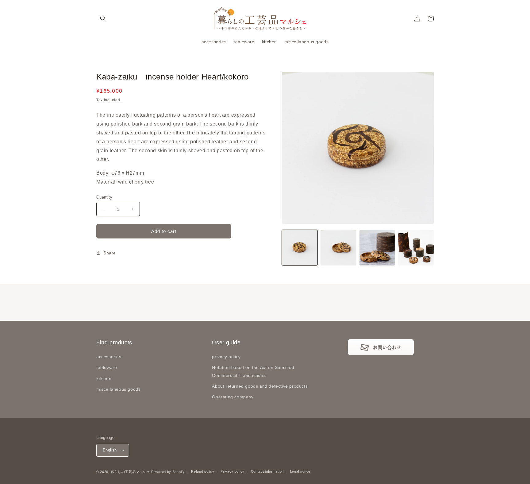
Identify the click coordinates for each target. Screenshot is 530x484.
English (110, 450)
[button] (103, 18)
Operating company (232, 396)
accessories (108, 356)
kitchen (103, 378)
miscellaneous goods (118, 389)
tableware (106, 367)
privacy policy (226, 356)
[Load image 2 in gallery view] (338, 247)
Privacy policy (232, 471)
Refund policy (202, 471)
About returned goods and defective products (260, 386)
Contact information (267, 471)
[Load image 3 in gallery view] (377, 247)
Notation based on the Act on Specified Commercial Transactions (253, 371)
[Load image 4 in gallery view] (416, 247)
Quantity (104, 197)
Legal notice (300, 471)
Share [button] (109, 252)
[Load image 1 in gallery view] (299, 247)
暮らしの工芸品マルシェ (130, 472)
